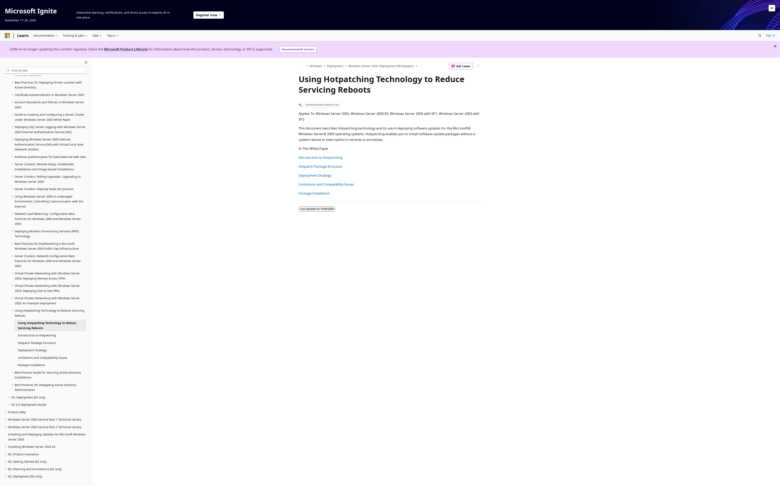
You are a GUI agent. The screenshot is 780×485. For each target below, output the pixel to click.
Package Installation (314, 193)
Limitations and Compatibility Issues (326, 184)
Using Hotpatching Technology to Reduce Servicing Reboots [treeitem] (47, 325)
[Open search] (760, 35)
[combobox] (45, 70)
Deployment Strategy (315, 175)
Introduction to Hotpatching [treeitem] (37, 335)
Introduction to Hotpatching (320, 157)
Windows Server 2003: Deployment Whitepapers (381, 66)
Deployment (335, 66)
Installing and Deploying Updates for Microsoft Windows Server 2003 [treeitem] (47, 436)
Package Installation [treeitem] (31, 365)
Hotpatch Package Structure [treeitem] (37, 343)
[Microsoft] (7, 35)
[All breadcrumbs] (302, 66)
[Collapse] (86, 62)
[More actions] (477, 66)
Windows (316, 66)
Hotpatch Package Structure (320, 166)
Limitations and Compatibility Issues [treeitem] (42, 358)
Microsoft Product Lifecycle (126, 49)
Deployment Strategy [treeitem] (32, 350)
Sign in (770, 35)
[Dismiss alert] (772, 8)
